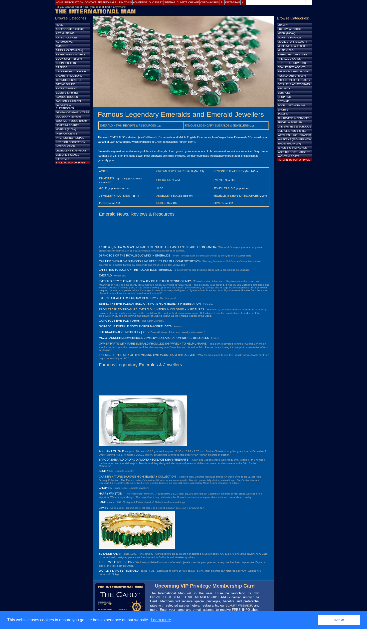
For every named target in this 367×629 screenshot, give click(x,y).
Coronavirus (209, 2)
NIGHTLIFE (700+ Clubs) (293, 54)
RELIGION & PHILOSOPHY (294, 71)
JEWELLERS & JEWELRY (71, 150)
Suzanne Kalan (110, 553)
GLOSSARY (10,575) (68, 116)
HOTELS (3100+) (66, 129)
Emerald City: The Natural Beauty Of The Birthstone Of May (145, 281)
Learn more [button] (161, 620)
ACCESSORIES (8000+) (70, 29)
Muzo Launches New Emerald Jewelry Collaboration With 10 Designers (154, 337)
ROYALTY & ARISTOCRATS (294, 84)
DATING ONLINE (65, 84)
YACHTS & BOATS (288, 156)
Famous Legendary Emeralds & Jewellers (217, 125)
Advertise (140, 2)
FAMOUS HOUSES (67, 97)
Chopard (105, 487)
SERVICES (284, 92)
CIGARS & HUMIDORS (69, 75)
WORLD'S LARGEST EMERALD (119, 570)
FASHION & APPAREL (69, 101)
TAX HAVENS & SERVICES (294, 118)
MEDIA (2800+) (286, 33)
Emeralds (163, 179)
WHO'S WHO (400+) (289, 143)
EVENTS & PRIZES (67, 92)
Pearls (104, 202)
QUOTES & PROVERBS (292, 63)
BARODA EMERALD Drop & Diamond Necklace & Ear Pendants (143, 459)
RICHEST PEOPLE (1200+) (294, 80)
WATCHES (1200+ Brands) (294, 135)
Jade (159, 188)
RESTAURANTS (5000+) (292, 75)
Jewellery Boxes (169, 195)
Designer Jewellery (228, 171)
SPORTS (283, 109)
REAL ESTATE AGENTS (292, 67)
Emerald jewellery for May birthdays (128, 297)
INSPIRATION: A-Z (66, 133)
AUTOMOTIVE (64, 41)
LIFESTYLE (63, 159)
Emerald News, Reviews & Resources (128, 125)
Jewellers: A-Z (224, 188)
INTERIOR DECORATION (70, 142)
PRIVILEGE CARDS (289, 58)
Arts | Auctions (67, 37)
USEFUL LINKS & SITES (292, 130)
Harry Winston (110, 493)
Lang (102, 502)
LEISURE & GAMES (67, 154)
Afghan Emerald (111, 451)
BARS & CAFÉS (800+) (69, 50)
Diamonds (106, 178)
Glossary (156, 2)
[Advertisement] (183, 230)
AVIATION (61, 46)
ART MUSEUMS (65, 33)
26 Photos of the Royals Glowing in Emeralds (134, 255)
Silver (218, 202)
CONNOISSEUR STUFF (69, 80)
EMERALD (105, 275)
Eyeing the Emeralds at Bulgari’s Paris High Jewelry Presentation (150, 303)
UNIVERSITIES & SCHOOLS (294, 126)
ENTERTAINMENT (66, 88)
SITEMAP (283, 101)
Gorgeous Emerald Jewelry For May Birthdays (135, 326)
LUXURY (283, 24)
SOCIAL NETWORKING (291, 105)
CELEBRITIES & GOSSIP (71, 71)
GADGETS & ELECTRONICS (65, 107)
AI (222, 2)
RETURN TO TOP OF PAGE (294, 159)
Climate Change (188, 2)
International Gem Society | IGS (123, 332)
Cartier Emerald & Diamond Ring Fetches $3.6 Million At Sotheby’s (149, 261)
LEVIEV (103, 507)
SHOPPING (284, 97)
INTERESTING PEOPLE (70, 137)
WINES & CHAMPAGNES (292, 147)
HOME (59, 24)
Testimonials (107, 2)
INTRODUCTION (65, 146)
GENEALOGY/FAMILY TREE (72, 112)
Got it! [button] (339, 620)
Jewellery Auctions (114, 195)
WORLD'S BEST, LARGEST (294, 152)
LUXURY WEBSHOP (239, 605)
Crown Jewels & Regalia (174, 171)
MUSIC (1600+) (286, 50)
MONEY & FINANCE (289, 37)
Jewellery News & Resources (236, 195)
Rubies (161, 202)
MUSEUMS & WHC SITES (293, 46)
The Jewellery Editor (115, 562)
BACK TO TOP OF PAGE (70, 162)
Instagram (232, 2)
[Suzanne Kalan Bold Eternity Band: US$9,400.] (137, 547)
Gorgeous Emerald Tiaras (119, 320)
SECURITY (284, 88)
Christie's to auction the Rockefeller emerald (135, 269)
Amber (104, 171)
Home (59, 2)
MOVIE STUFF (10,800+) (292, 41)
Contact (90, 2)
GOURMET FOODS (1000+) (72, 121)
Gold (103, 188)
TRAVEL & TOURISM (290, 122)
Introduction (73, 2)
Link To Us (125, 2)
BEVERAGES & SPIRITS (70, 54)
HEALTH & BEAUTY (67, 125)
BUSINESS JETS (66, 63)
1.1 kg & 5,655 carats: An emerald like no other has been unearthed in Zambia (157, 247)
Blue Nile (106, 470)
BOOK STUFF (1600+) (69, 58)
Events (218, 179)
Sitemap (170, 2)
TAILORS (283, 114)
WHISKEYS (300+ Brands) (294, 139)
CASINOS (61, 67)
